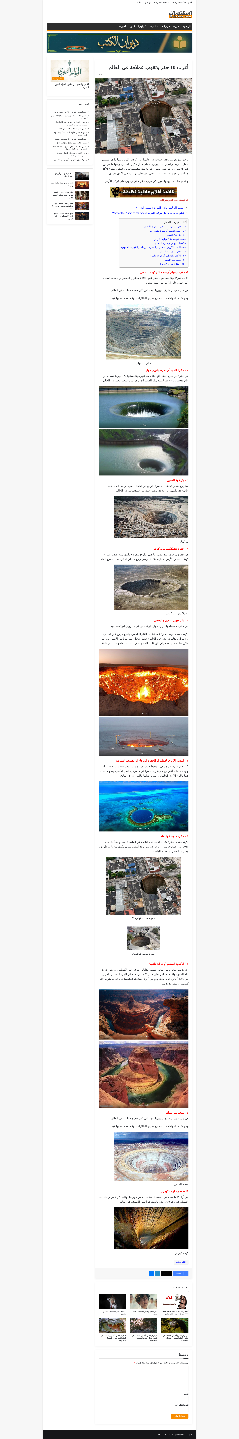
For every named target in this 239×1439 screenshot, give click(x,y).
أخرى (123, 26)
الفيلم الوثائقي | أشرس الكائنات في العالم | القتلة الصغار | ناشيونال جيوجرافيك (175, 1338)
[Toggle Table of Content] (183, 222)
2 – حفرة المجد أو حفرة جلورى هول (166, 230)
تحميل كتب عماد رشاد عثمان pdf (73, 128)
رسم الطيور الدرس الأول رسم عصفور (70, 159)
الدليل (132, 26)
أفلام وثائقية (180, 1262)
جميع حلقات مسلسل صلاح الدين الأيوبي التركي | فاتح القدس (63, 216)
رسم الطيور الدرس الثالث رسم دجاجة (70, 112)
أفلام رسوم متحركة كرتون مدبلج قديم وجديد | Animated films (62, 206)
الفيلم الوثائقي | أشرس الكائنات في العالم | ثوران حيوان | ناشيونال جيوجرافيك (144, 1338)
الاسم (186, 1394)
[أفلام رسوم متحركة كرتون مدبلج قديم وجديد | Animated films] (82, 206)
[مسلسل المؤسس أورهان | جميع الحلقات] (82, 176)
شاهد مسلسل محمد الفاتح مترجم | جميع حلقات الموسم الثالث (63, 195)
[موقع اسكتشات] (180, 14)
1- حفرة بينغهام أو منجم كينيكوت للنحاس (163, 226)
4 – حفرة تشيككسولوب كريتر (169, 239)
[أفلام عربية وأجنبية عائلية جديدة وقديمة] (82, 185)
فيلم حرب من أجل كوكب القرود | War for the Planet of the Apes (148, 212)
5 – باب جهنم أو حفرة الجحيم (169, 243)
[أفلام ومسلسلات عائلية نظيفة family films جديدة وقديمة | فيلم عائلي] (174, 1301)
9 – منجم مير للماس (174, 259)
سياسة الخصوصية (161, 2)
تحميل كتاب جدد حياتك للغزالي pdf (72, 143)
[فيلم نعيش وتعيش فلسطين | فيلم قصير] (143, 1301)
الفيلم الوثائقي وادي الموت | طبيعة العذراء (160, 207)
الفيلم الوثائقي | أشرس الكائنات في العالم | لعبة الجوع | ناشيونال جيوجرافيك (113, 1338)
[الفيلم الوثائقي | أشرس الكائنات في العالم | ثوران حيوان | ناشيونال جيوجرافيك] (143, 1325)
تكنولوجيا (142, 26)
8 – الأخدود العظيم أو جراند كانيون (166, 255)
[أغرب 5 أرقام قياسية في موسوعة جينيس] (112, 1301)
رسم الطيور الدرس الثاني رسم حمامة (71, 139)
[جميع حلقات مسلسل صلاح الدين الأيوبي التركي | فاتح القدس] (82, 216)
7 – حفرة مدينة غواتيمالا (172, 251)
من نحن (148, 2)
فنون (177, 26)
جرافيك (166, 26)
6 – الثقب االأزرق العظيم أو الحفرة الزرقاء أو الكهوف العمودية (152, 247)
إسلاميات (154, 26)
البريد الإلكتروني (181, 1405)
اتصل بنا (139, 2)
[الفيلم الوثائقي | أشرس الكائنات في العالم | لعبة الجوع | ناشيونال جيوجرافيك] (112, 1325)
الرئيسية (187, 26)
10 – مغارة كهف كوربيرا (172, 264)
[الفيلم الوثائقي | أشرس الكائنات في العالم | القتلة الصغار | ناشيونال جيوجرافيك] (174, 1325)
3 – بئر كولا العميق (175, 235)
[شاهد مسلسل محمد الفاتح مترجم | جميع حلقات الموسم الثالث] (82, 195)
